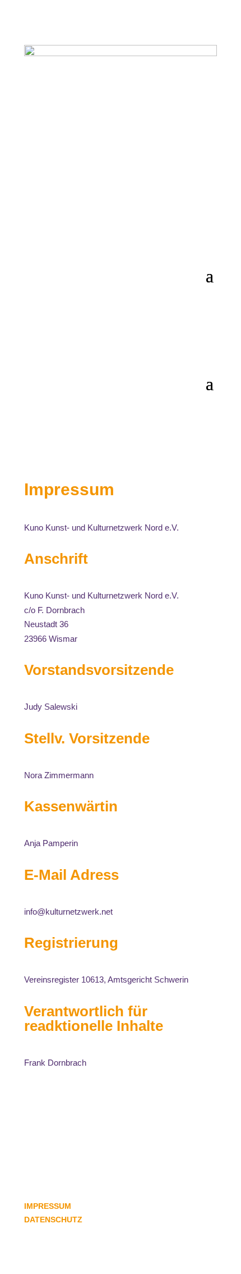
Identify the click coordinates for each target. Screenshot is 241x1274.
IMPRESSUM (47, 1206)
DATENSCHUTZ (53, 1219)
